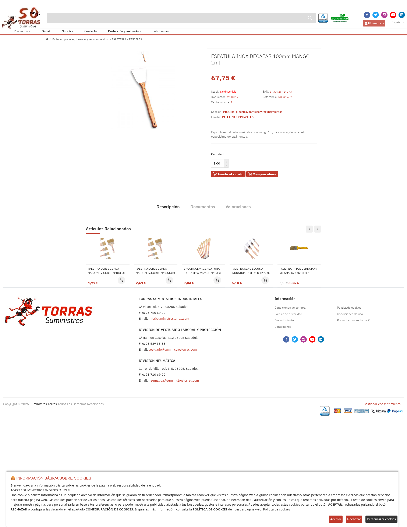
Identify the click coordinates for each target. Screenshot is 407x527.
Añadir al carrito (230, 174)
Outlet (46, 31)
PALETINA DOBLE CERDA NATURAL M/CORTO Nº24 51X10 (155, 271)
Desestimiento (284, 320)
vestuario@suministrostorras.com (173, 349)
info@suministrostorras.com (169, 318)
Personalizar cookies (381, 519)
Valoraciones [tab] (238, 206)
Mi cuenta (374, 23)
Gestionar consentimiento (382, 404)
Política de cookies (349, 308)
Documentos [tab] (202, 206)
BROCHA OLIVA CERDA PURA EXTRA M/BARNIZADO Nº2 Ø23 (202, 271)
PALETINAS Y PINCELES (127, 39)
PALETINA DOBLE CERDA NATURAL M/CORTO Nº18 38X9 (106, 271)
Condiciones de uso (350, 314)
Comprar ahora (264, 174)
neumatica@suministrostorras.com (174, 380)
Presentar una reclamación (354, 320)
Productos (21, 31)
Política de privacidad (288, 314)
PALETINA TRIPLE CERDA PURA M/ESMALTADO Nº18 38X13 (299, 271)
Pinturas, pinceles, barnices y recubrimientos (80, 39)
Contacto (90, 31)
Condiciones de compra (290, 308)
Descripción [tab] (168, 206)
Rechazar (354, 519)
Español (397, 22)
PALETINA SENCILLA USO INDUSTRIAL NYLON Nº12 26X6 (251, 271)
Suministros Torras (43, 404)
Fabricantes (161, 31)
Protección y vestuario (123, 31)
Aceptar (335, 519)
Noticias (67, 31)
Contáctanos (283, 327)
